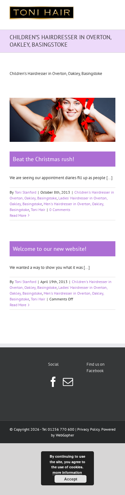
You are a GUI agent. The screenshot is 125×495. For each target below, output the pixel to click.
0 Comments (59, 209)
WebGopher (65, 435)
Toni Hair (38, 209)
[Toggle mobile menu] (112, 9)
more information (67, 472)
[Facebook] (53, 382)
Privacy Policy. (88, 429)
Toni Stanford (25, 192)
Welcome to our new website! (49, 248)
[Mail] (68, 382)
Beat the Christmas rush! (43, 159)
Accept (70, 479)
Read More (18, 215)
